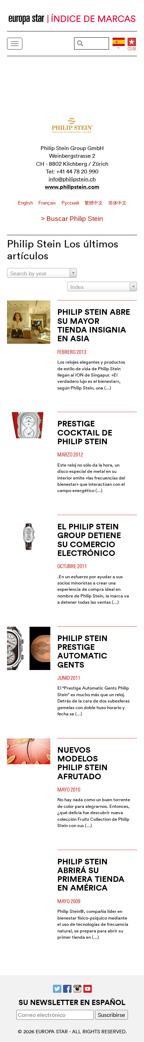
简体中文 (117, 203)
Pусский (71, 203)
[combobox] (42, 273)
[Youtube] (87, 987)
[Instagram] (77, 987)
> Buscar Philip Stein (72, 218)
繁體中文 (94, 203)
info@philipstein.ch (72, 179)
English (26, 203)
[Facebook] (67, 987)
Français (47, 203)
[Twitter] (57, 987)
